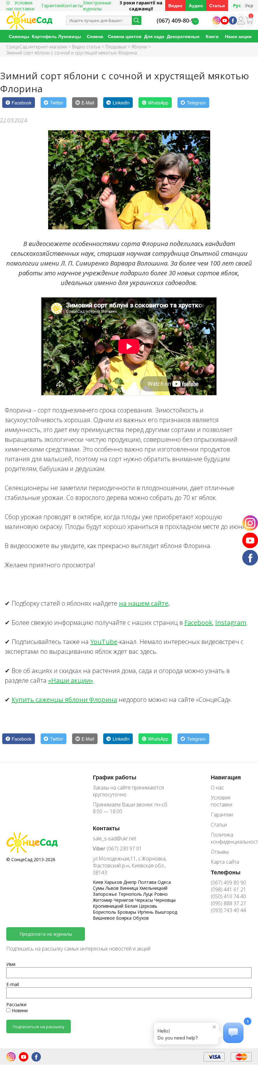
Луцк (148, 894)
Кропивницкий (109, 906)
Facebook (198, 622)
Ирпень (146, 912)
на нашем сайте (143, 603)
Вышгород (166, 912)
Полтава (148, 882)
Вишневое (104, 918)
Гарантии (52, 5)
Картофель (44, 36)
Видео (175, 5)
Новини (19, 1010)
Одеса (164, 882)
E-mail (12, 984)
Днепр (130, 882)
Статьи (217, 5)
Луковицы (69, 36)
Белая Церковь (141, 906)
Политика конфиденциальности (231, 838)
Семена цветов (125, 36)
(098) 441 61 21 (228, 889)
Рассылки (16, 1004)
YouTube (103, 641)
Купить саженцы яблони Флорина (64, 699)
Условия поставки (221, 801)
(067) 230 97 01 (117, 848)
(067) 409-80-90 (177, 20)
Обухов (141, 918)
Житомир (103, 900)
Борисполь (105, 912)
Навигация (226, 777)
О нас (217, 787)
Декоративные (183, 36)
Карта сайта (225, 861)
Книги (212, 36)
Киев (98, 882)
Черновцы (165, 900)
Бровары (127, 912)
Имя (10, 964)
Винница (129, 888)
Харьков (113, 882)
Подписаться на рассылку (38, 1026)
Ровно (161, 894)
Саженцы (19, 36)
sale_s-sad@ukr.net (114, 838)
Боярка (124, 918)
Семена (95, 36)
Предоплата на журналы (46, 934)
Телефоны (225, 872)
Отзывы (220, 851)
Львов (112, 888)
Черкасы (144, 900)
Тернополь (130, 894)
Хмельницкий (153, 888)
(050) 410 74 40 (228, 896)
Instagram (230, 622)
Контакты (72, 5)
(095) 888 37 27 (228, 903)
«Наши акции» (70, 680)
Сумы (99, 888)
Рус (237, 5)
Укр (249, 5)
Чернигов (124, 900)
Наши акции (238, 36)
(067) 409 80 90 (228, 882)
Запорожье (105, 894)
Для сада (154, 36)
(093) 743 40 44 (228, 910)
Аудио (196, 5)
